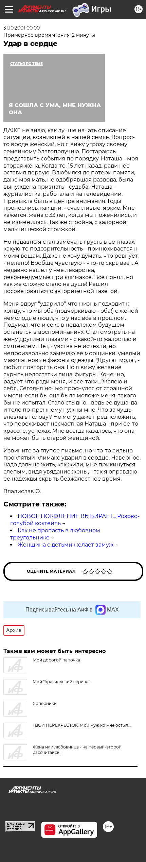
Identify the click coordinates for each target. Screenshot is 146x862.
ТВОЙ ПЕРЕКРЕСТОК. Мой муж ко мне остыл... (82, 725)
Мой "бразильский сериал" (61, 681)
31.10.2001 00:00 (21, 28)
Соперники (45, 703)
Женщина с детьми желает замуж (65, 544)
